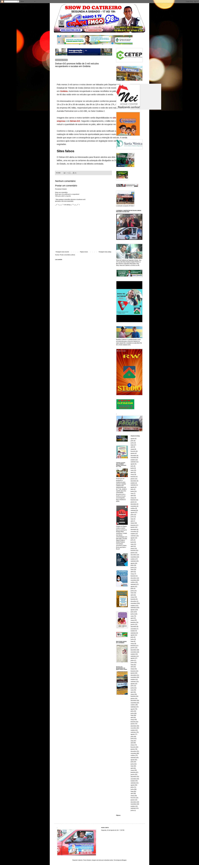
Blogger (124, 860)
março (132, 449)
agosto (133, 438)
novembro (133, 457)
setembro (133, 462)
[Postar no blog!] (70, 173)
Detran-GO (75, 121)
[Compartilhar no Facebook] (74, 173)
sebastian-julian (108, 860)
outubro (133, 460)
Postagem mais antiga (105, 252)
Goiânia (64, 91)
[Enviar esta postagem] (64, 172)
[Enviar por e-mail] (68, 173)
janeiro (133, 453)
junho (132, 443)
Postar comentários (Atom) (67, 255)
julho (132, 440)
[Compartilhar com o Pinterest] (76, 173)
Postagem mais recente (62, 252)
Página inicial (84, 252)
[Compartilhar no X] (72, 173)
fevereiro (133, 451)
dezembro (133, 455)
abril (132, 447)
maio (132, 445)
